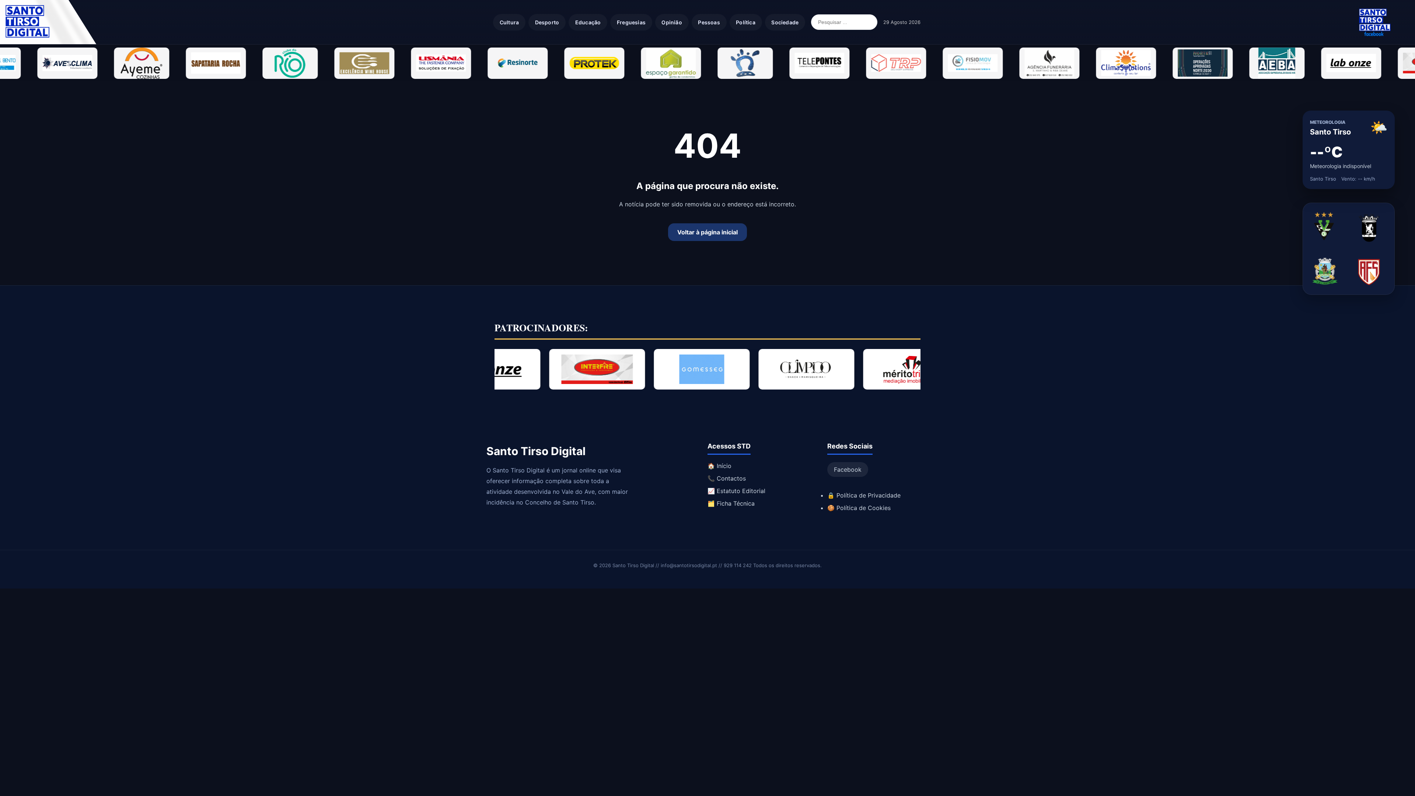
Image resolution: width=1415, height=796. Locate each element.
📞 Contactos (727, 478)
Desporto (547, 22)
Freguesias (631, 22)
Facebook (848, 469)
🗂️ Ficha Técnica (731, 503)
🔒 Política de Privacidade (864, 495)
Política (745, 22)
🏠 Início (719, 465)
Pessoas (709, 22)
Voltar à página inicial (707, 232)
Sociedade (785, 22)
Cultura (509, 22)
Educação (588, 22)
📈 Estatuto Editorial (736, 491)
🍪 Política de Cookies (859, 508)
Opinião (671, 22)
